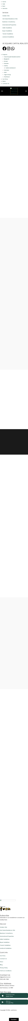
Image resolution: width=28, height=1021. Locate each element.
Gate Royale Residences (12, 57)
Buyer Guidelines (7, 31)
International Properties (9, 25)
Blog (1, 965)
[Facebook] (4, 48)
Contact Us (5, 83)
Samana (6, 70)
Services (4, 8)
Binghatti (6, 59)
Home (4, 2)
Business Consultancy (8, 22)
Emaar (6, 61)
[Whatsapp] (13, 48)
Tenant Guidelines (7, 34)
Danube (6, 63)
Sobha (6, 66)
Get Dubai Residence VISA (10, 19)
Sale (3, 4)
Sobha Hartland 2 (11, 68)
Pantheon (7, 77)
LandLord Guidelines (8, 37)
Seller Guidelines (7, 28)
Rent (3, 6)
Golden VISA (5, 16)
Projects (4, 54)
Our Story (5, 79)
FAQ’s (1, 962)
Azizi (5, 72)
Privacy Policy (4, 968)
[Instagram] (9, 48)
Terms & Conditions (5, 971)
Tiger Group (7, 74)
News (4, 81)
